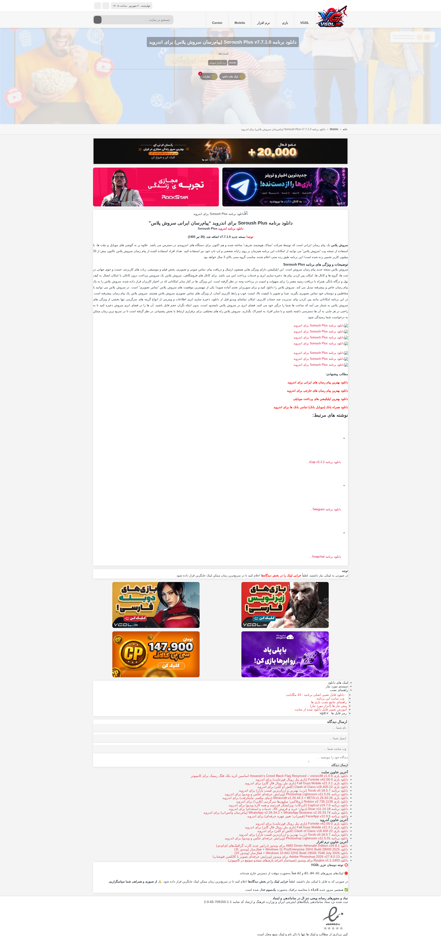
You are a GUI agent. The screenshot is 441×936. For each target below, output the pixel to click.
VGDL (304, 23)
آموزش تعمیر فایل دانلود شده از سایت (321, 709)
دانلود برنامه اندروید (230, 228)
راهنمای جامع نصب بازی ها (329, 702)
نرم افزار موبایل (217, 62)
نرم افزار (263, 23)
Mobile (240, 23)
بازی (285, 23)
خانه (345, 129)
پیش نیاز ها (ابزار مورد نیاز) (328, 706)
